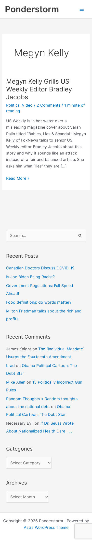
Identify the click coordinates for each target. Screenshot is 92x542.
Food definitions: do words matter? (38, 302)
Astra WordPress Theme (46, 527)
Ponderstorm (32, 9)
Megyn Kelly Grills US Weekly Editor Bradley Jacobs (39, 89)
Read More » (18, 178)
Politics (13, 105)
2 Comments (48, 105)
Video (27, 105)
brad (10, 365)
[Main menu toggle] (81, 9)
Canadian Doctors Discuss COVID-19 (40, 267)
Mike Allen (15, 382)
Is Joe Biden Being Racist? (30, 276)
